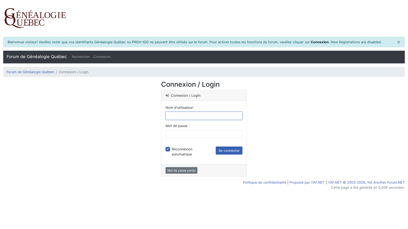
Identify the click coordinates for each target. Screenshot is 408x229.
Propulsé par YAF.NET (307, 182)
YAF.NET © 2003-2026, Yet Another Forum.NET (366, 182)
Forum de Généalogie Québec (37, 56)
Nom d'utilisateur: (180, 107)
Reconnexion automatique (182, 151)
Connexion (320, 42)
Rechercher (81, 56)
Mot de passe (176, 126)
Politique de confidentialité (264, 182)
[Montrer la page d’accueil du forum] (204, 18)
